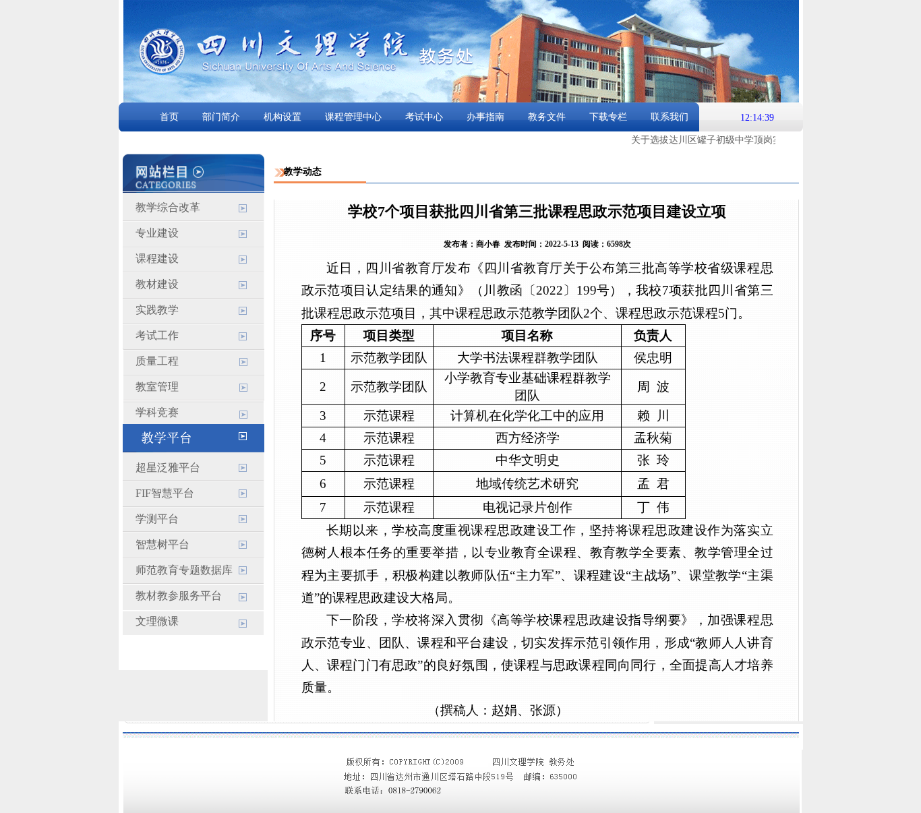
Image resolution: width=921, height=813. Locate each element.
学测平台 (157, 518)
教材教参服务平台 (179, 595)
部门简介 (221, 117)
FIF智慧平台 (165, 493)
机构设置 (282, 117)
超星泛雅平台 (168, 467)
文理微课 (157, 621)
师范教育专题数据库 (184, 570)
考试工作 (157, 335)
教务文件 (547, 117)
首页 (169, 117)
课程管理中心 (353, 117)
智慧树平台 (162, 544)
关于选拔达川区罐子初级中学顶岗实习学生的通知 (729, 140)
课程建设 (157, 258)
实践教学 (157, 309)
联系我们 (669, 117)
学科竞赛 (157, 412)
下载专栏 (608, 117)
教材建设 (157, 284)
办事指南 (485, 117)
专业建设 (157, 233)
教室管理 (157, 386)
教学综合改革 (168, 207)
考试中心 (424, 117)
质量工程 (157, 361)
